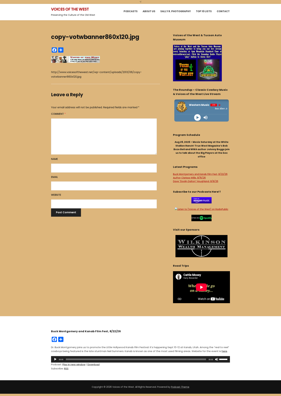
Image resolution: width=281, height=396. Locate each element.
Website (56, 195)
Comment (58, 114)
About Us (149, 11)
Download (93, 364)
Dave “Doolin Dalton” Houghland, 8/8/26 (195, 181)
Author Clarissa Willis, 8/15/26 (189, 177)
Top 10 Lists (204, 11)
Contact (223, 11)
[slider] (223, 359)
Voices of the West (70, 9)
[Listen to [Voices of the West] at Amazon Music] (201, 200)
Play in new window (73, 364)
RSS (66, 368)
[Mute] (216, 359)
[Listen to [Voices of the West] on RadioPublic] (201, 209)
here (224, 351)
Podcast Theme (180, 387)
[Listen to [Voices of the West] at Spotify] (201, 217)
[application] (140, 359)
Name (54, 159)
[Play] (197, 117)
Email (54, 177)
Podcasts (131, 11)
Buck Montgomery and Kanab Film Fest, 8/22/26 (200, 174)
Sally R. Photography (175, 11)
